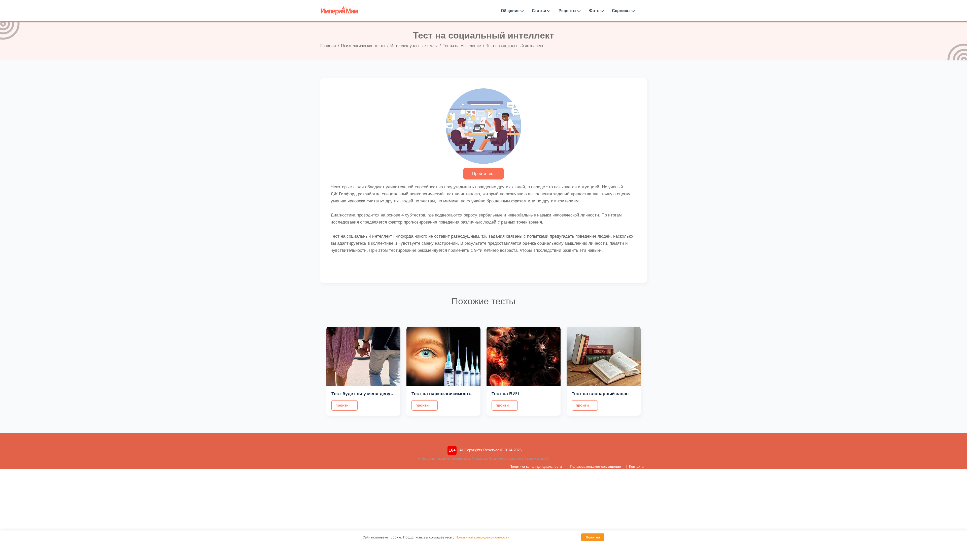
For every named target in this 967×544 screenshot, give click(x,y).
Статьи (539, 11)
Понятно (593, 537)
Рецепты (568, 11)
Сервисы (622, 11)
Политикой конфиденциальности (482, 537)
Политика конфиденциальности (535, 466)
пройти (342, 405)
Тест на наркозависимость (441, 393)
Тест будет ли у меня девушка (365, 393)
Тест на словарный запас (600, 393)
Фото (595, 11)
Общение (511, 11)
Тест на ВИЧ (505, 393)
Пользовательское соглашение (595, 466)
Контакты (636, 466)
